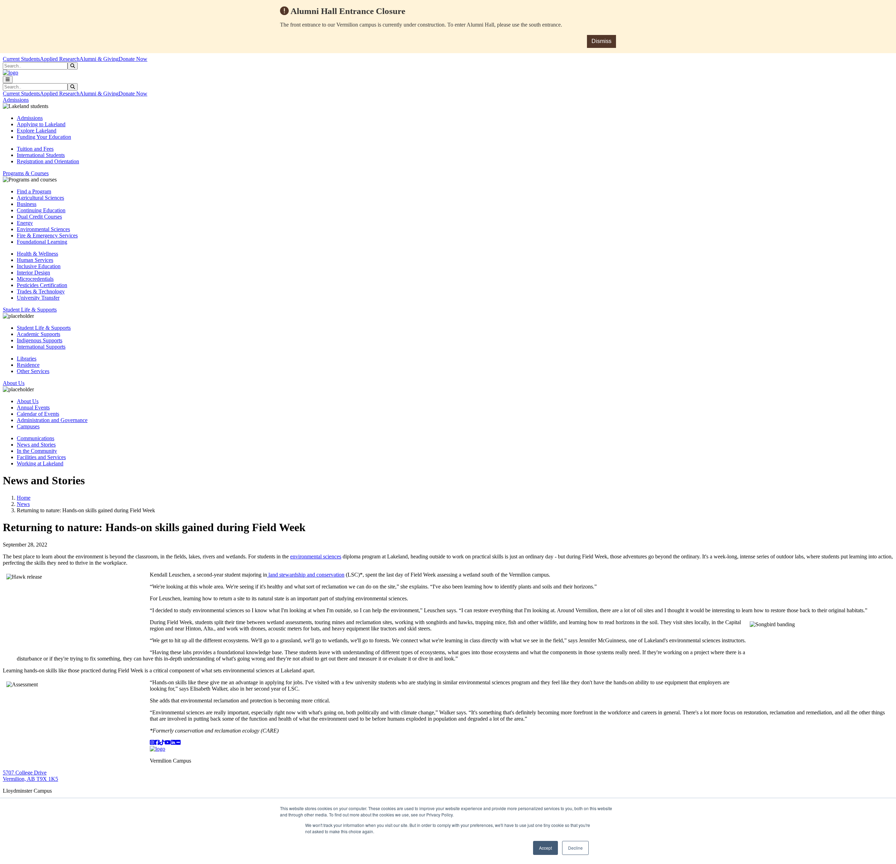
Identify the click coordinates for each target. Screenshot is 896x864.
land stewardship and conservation (305, 575)
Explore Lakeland (36, 131)
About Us (27, 401)
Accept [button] (545, 848)
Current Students (21, 59)
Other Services (33, 371)
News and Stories (36, 445)
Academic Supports (38, 334)
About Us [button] (13, 383)
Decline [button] (575, 848)
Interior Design (33, 273)
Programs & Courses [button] (26, 173)
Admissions (30, 118)
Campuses (28, 426)
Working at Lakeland (40, 463)
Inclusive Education (39, 266)
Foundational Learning (42, 242)
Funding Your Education (44, 137)
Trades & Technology (41, 291)
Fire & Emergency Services (47, 235)
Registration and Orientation (48, 161)
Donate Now (133, 59)
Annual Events (33, 407)
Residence (28, 365)
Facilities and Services (41, 457)
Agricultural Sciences (40, 198)
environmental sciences (315, 556)
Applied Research (59, 59)
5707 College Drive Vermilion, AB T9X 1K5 (30, 776)
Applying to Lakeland (41, 124)
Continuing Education (41, 210)
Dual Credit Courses (39, 217)
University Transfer (38, 298)
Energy (25, 223)
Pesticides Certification (42, 285)
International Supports (41, 347)
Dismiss (601, 41)
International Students (41, 155)
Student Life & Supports (44, 328)
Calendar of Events (38, 414)
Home (23, 498)
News (23, 504)
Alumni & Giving (99, 59)
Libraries (26, 359)
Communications (35, 438)
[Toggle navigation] (8, 79)
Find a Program (34, 191)
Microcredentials (35, 279)
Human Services (35, 260)
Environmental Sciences (43, 229)
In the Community (37, 451)
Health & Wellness (37, 254)
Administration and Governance (52, 420)
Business (26, 204)
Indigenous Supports (39, 340)
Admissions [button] (16, 100)
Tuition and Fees (35, 149)
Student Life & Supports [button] (30, 310)
